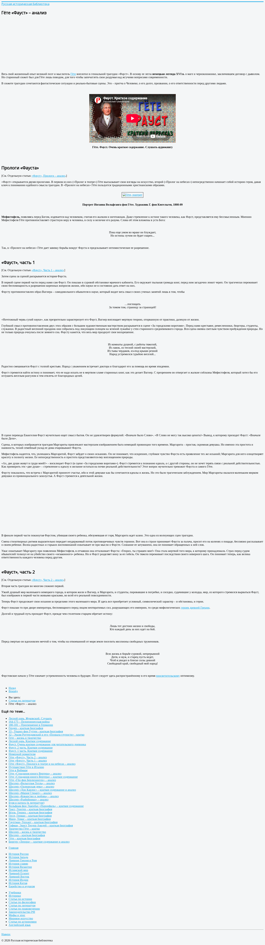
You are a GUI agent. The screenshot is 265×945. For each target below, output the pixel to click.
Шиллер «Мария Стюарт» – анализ (30, 793)
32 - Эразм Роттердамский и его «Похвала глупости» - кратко (46, 734)
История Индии (18, 879)
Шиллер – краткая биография (27, 835)
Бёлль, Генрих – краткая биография (30, 812)
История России (19, 853)
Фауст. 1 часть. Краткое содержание (31, 750)
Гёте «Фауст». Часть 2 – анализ (28, 757)
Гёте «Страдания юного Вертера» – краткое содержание (43, 776)
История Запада (18, 857)
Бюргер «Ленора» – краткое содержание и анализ (39, 841)
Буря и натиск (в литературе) (26, 802)
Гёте (73, 73)
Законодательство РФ (22, 911)
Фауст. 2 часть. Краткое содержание (31, 747)
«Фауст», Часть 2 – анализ (47, 579)
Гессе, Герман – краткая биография (30, 815)
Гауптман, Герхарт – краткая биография (33, 822)
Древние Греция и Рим (23, 860)
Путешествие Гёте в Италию (26, 767)
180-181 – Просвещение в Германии (31, 724)
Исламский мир (18, 870)
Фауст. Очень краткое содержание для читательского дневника (47, 744)
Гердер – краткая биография (26, 728)
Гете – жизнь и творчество (25, 737)
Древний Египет (19, 873)
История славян (18, 863)
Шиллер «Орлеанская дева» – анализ (31, 786)
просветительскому (168, 675)
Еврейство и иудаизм (22, 886)
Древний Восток (19, 876)
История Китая (18, 883)
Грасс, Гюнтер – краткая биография (30, 809)
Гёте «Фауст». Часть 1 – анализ (28, 760)
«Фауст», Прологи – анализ (48, 175)
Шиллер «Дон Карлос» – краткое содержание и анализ (42, 789)
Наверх (5, 934)
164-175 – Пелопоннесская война (29, 721)
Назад (12, 688)
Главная (13, 847)
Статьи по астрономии (23, 921)
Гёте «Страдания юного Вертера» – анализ (35, 773)
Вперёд (13, 691)
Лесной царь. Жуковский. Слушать (30, 718)
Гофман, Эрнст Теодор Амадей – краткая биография (41, 825)
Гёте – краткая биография (24, 838)
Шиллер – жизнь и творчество (27, 831)
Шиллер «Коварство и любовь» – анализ (34, 796)
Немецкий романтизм (22, 754)
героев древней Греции (195, 607)
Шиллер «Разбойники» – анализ (28, 799)
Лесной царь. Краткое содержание (30, 741)
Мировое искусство (21, 918)
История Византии (20, 866)
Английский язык (20, 924)
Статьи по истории (20, 898)
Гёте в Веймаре (18, 770)
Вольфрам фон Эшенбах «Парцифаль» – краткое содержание (46, 806)
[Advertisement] (109, 44)
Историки (15, 895)
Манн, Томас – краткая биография (30, 819)
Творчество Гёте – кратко (24, 828)
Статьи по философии (22, 902)
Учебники (15, 892)
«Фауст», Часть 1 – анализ (47, 270)
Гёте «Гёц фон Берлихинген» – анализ (32, 780)
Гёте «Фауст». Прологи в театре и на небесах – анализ (42, 763)
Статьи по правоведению (24, 908)
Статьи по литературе (22, 905)
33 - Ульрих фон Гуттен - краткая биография (36, 731)
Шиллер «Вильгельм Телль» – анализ (32, 783)
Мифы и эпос (17, 915)
